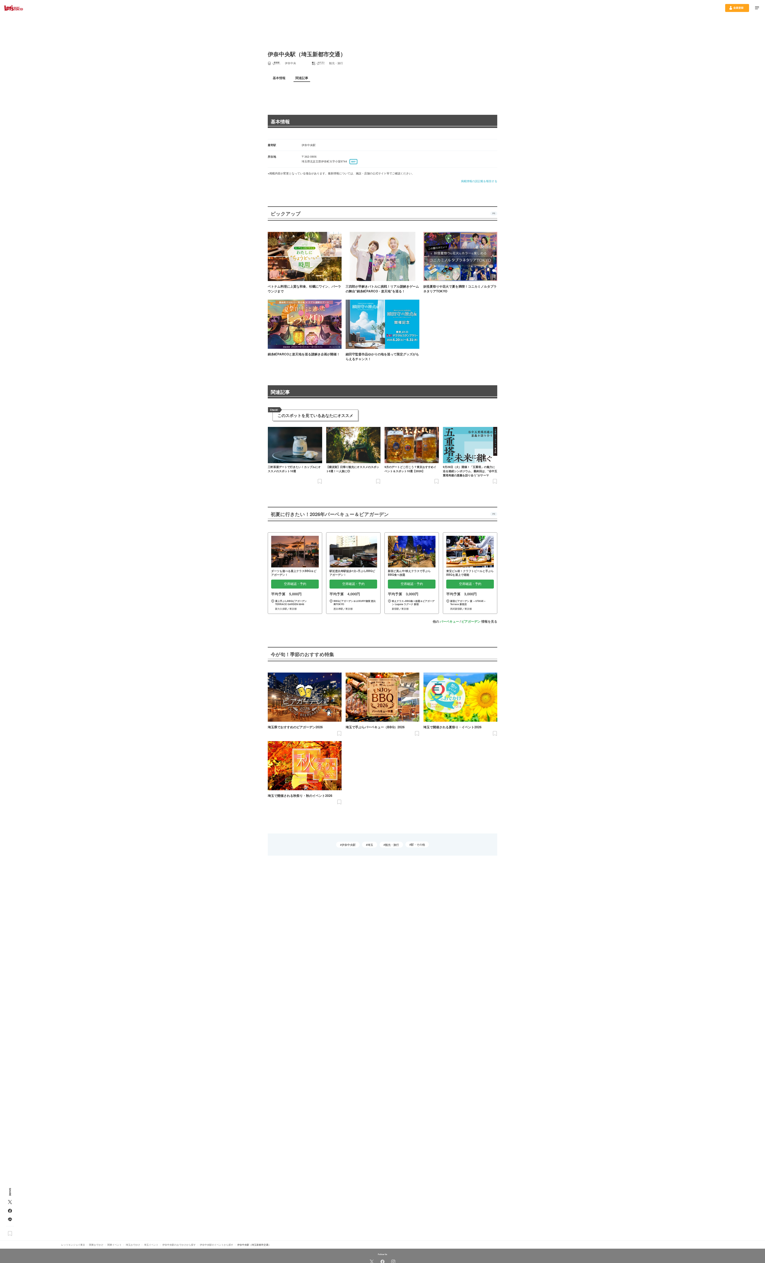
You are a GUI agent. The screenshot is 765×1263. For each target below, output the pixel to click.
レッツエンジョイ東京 (73, 1244)
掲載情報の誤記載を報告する (479, 181)
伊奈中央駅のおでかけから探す (179, 1244)
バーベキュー (449, 621)
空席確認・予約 (295, 584)
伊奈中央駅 (349, 845)
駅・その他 (418, 844)
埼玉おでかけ (133, 1244)
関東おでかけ (96, 1244)
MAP (353, 161)
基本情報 (280, 121)
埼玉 (370, 845)
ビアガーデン (471, 621)
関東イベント (114, 1244)
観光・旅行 (392, 845)
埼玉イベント (151, 1244)
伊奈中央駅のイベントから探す (216, 1244)
